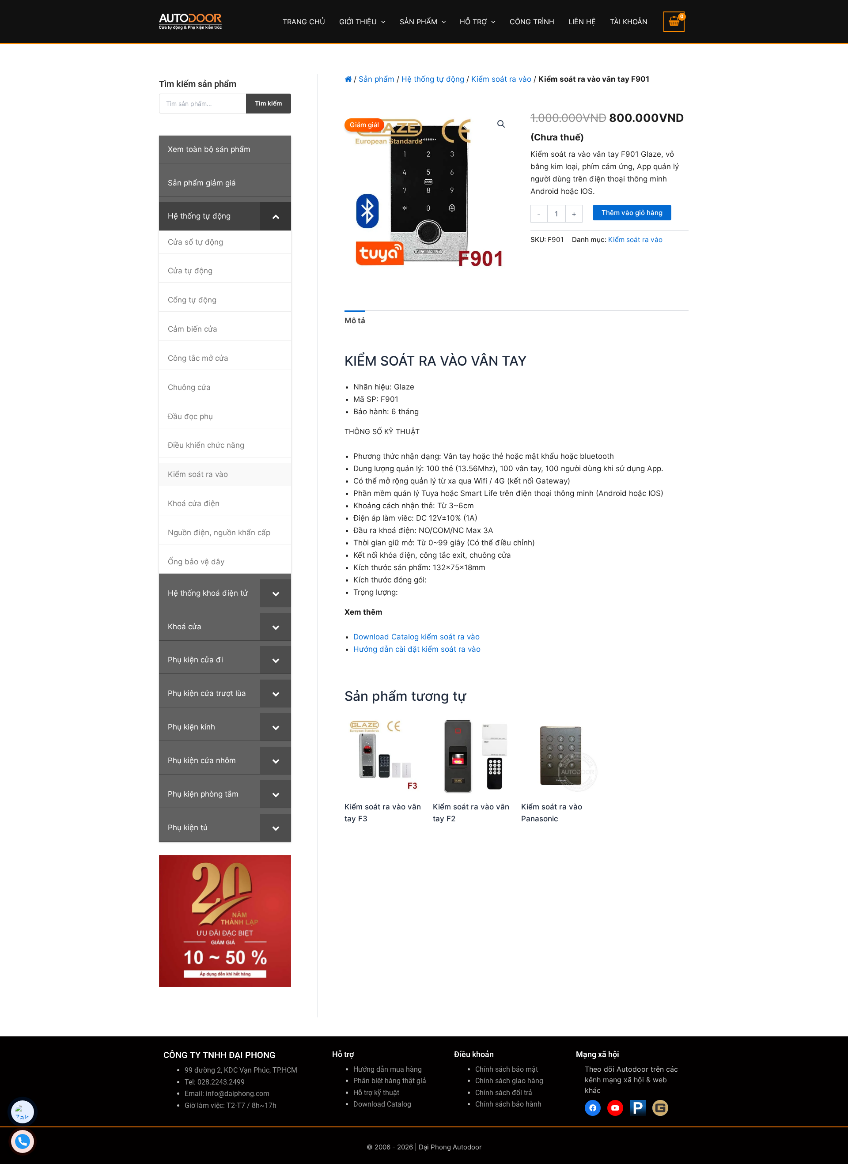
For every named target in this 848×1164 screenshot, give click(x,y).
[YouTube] (615, 1108)
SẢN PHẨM (418, 21)
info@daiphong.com (237, 1093)
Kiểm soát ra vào (501, 79)
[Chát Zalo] (22, 1111)
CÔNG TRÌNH (532, 21)
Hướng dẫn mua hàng (387, 1069)
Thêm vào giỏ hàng (632, 212)
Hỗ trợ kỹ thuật (376, 1092)
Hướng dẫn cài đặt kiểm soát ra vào (417, 649)
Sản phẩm (376, 79)
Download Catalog (382, 1104)
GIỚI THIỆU (358, 21)
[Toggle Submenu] (275, 216)
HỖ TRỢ (473, 21)
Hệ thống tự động (432, 79)
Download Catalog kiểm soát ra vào (416, 636)
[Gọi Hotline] (22, 1141)
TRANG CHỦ (304, 21)
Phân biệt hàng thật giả (389, 1081)
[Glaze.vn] (660, 1108)
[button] (381, 21)
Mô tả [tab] (354, 320)
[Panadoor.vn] (638, 1108)
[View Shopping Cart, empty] (674, 21)
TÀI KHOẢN (628, 21)
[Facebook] (593, 1108)
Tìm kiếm (268, 103)
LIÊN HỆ (582, 21)
